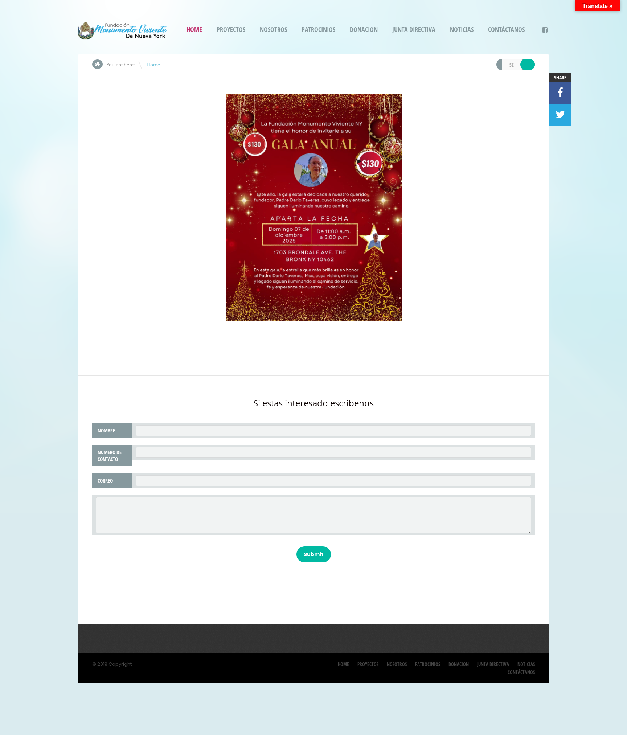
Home (194, 29)
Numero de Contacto (110, 456)
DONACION (364, 29)
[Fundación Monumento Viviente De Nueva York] (122, 35)
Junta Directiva (413, 29)
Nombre (106, 430)
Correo (105, 480)
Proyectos (231, 29)
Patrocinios (318, 29)
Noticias (462, 29)
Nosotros (273, 29)
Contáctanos (506, 29)
